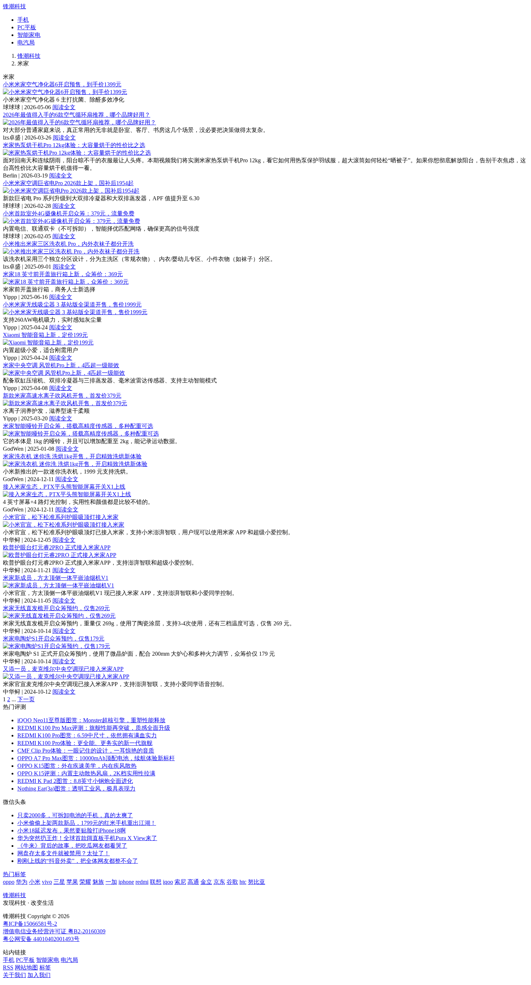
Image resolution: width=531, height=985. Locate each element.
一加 (111, 882)
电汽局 (26, 42)
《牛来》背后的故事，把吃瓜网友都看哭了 (72, 846)
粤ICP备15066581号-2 (30, 924)
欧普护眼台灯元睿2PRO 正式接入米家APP (57, 547)
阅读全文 (63, 107)
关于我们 (14, 975)
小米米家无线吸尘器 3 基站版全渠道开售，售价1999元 (72, 304)
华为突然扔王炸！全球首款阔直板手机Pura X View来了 (87, 838)
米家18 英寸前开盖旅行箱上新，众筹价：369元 (63, 274)
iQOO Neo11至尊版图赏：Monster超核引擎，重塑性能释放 (91, 720)
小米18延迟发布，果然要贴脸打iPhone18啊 (71, 830)
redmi (141, 882)
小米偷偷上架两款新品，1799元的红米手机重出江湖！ (86, 823)
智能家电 (28, 35)
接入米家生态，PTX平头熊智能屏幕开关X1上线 (64, 487)
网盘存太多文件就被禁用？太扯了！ (63, 853)
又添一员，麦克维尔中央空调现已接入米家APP (63, 669)
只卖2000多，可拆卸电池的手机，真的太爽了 (75, 815)
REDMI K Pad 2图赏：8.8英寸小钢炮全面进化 (75, 781)
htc (242, 882)
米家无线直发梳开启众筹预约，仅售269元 (56, 608)
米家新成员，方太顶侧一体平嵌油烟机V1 (55, 578)
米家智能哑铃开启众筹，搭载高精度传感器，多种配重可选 (78, 426)
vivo (47, 882)
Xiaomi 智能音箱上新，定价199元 (45, 335)
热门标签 (14, 874)
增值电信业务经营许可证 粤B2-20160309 (54, 931)
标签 (45, 967)
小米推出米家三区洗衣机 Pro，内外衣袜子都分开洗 (68, 244)
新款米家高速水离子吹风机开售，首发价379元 (62, 396)
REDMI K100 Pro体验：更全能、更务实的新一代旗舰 (84, 743)
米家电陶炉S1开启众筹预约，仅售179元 (53, 638)
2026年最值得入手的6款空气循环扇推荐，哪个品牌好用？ (76, 115)
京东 (219, 882)
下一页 (26, 699)
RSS (8, 967)
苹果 (72, 882)
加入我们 (39, 975)
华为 (21, 882)
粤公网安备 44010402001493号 (41, 939)
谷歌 (232, 882)
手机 (23, 20)
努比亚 (256, 882)
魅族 (98, 882)
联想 (155, 882)
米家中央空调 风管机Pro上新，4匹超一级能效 (61, 365)
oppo (8, 882)
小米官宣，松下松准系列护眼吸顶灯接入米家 (60, 517)
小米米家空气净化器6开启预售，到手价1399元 (62, 84)
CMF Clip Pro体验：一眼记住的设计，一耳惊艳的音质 (85, 751)
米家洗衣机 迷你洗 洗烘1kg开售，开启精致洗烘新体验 (72, 456)
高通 (193, 882)
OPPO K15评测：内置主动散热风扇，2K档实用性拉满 (86, 773)
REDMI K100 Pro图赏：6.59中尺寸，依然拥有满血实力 (87, 735)
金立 (206, 882)
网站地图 (26, 967)
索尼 (180, 882)
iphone (126, 882)
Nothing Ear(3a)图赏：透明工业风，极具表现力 (76, 788)
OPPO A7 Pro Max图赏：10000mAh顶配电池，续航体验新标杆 (96, 758)
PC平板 (26, 27)
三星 (59, 882)
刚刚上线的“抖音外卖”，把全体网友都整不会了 (77, 861)
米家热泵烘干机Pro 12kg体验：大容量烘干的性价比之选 (74, 145)
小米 (34, 882)
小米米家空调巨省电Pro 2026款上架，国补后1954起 (68, 183)
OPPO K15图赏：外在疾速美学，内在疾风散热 (77, 766)
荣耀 (85, 882)
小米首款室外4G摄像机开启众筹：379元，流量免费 (68, 213)
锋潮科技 (14, 6)
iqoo (168, 882)
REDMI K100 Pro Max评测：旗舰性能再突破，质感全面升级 (93, 728)
